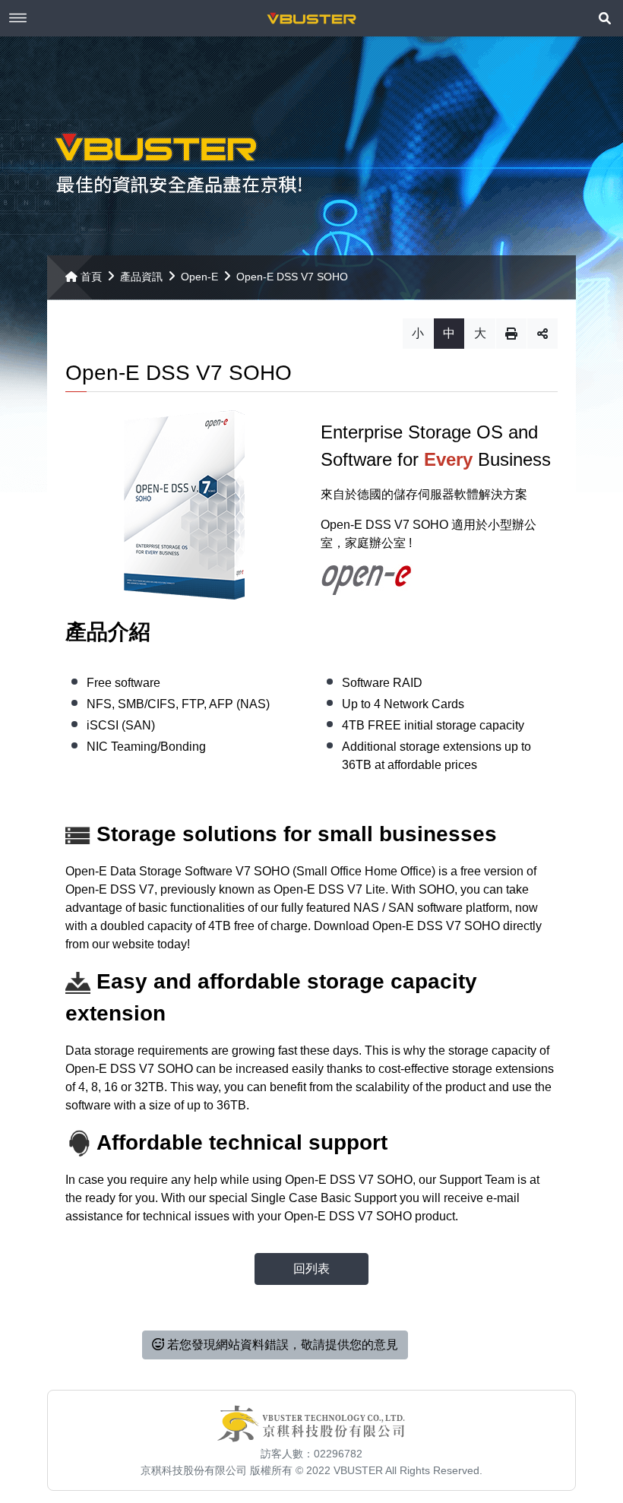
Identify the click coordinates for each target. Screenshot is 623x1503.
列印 (511, 333)
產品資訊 (141, 277)
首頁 (91, 277)
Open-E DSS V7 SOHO (292, 277)
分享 (542, 333)
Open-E (199, 277)
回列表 (311, 1268)
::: (51, 261)
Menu (18, 18)
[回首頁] (311, 18)
